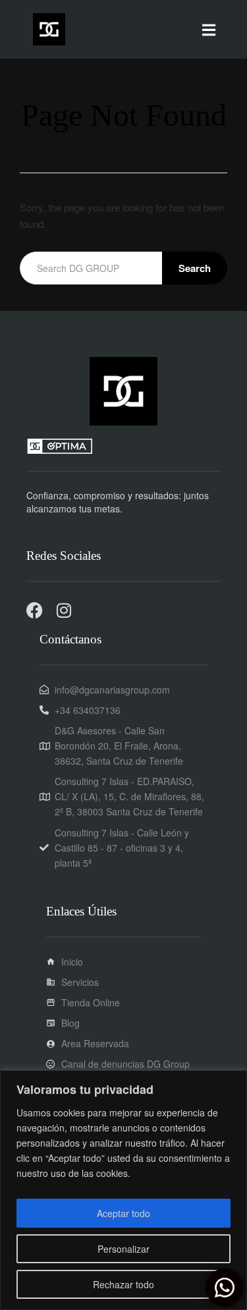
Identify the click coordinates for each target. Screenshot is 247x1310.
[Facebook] (34, 610)
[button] (209, 29)
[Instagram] (63, 610)
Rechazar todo (123, 1284)
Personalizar (123, 1248)
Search (194, 268)
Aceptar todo (123, 1213)
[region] (123, 1190)
